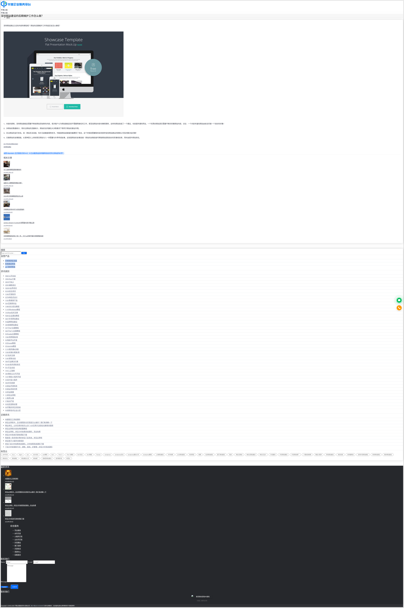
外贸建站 (272, 454)
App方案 (10, 279)
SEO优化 (35, 454)
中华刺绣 (10, 383)
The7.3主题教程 (12, 331)
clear (9, 587)
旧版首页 (18, 555)
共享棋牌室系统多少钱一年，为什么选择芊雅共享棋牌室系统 (23, 236)
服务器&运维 (12, 349)
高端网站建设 (11, 325)
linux (13, 454)
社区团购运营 (11, 404)
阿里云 (68, 458)
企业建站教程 (12, 315)
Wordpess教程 (12, 309)
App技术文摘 (11, 312)
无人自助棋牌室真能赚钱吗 (12, 169)
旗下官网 (18, 545)
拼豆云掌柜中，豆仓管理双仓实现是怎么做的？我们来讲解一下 (28, 422)
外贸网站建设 (12, 318)
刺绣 (200, 454)
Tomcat (98, 454)
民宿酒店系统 (10, 264)
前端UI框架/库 (12, 352)
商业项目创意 (11, 389)
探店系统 (340, 454)
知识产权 (9, 401)
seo (28, 454)
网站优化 (5, 458)
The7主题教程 (12, 328)
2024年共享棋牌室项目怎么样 (13, 196)
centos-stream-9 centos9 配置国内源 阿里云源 (19, 223)
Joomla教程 (10, 346)
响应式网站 (239, 454)
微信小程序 (318, 454)
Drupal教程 (10, 343)
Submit (4, 587)
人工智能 (10, 370)
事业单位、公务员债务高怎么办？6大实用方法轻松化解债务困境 (29, 425)
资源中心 (18, 552)
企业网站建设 (181, 454)
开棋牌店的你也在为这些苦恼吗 (14, 209)
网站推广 (35, 458)
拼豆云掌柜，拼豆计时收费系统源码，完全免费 (23, 431)
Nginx (20, 454)
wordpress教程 (147, 454)
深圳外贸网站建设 (363, 454)
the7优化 (80, 454)
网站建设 (14, 458)
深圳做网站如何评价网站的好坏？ (51, 153)
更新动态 (10, 358)
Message (4, 582)
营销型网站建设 (47, 458)
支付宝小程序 (11, 380)
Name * (3, 562)
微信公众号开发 (12, 373)
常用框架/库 (11, 337)
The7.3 (60, 454)
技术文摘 (10, 355)
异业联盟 (9, 392)
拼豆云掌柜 (10, 395)
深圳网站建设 (7, 147)
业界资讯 (11, 288)
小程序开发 (18, 536)
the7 (53, 454)
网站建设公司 (25, 458)
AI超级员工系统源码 (12, 419)
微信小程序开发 (13, 376)
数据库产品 (11, 300)
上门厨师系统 (10, 267)
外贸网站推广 (295, 454)
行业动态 (10, 367)
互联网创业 (11, 303)
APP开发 (5, 454)
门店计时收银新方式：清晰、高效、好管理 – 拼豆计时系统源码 (28, 447)
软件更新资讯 (12, 364)
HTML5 (9, 282)
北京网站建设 (209, 454)
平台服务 (18, 530)
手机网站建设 (330, 454)
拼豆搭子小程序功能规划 (14, 441)
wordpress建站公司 (133, 454)
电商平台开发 (11, 340)
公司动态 (10, 276)
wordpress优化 (119, 454)
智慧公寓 (9, 398)
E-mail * (30, 562)
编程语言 (10, 285)
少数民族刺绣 (307, 454)
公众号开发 (18, 539)
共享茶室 (191, 454)
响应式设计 (15, 144)
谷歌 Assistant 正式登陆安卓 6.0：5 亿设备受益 (21, 153)
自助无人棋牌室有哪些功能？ (13, 183)
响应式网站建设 (251, 454)
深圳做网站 (350, 454)
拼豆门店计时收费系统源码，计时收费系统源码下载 (24, 444)
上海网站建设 (160, 454)
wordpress (108, 454)
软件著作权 (59, 458)
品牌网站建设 (11, 321)
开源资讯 (18, 549)
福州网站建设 (388, 454)
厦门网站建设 (221, 454)
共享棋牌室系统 (11, 260)
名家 (230, 454)
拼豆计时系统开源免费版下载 (16, 434)
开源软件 (10, 294)
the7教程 (89, 454)
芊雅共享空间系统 (13, 407)
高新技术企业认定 (13, 410)
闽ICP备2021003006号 (37, 606)
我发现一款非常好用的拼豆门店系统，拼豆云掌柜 (23, 437)
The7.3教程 (70, 454)
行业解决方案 (11, 361)
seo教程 (45, 454)
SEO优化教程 (12, 306)
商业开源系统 (11, 386)
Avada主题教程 (12, 334)
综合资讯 (10, 291)
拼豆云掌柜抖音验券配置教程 (16, 428)
